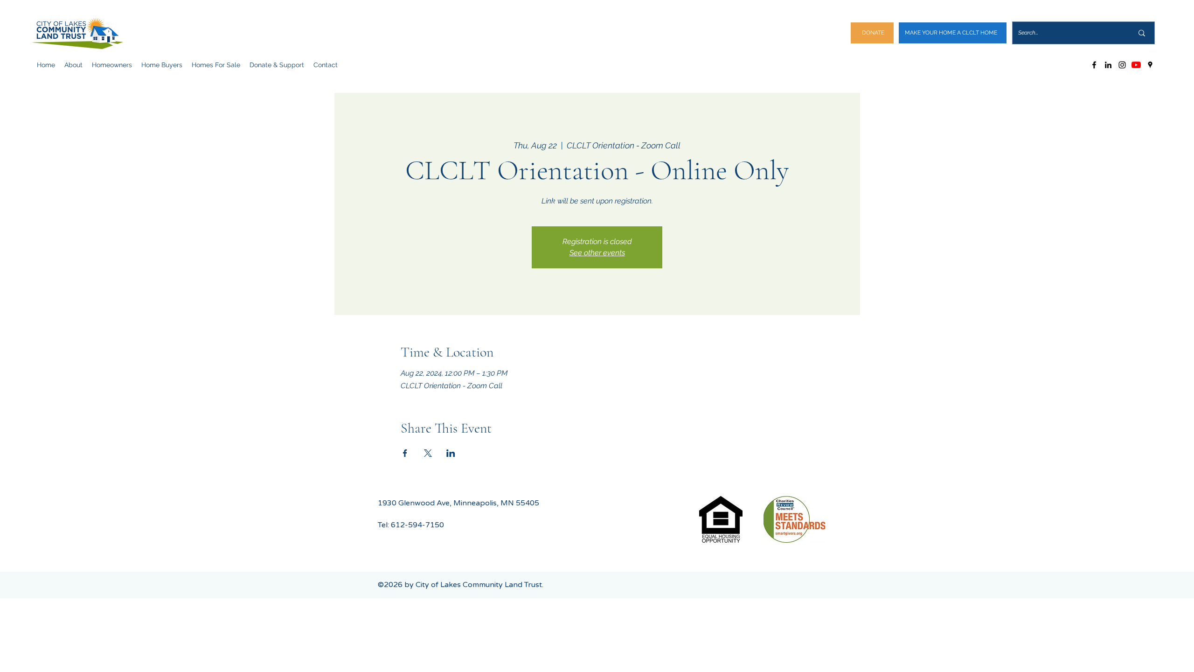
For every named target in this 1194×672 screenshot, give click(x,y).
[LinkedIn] (1108, 65)
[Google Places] (1150, 65)
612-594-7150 (417, 525)
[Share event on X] (427, 453)
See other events (597, 252)
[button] (73, 65)
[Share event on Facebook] (405, 453)
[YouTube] (1136, 65)
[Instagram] (1122, 65)
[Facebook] (1094, 65)
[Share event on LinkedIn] (450, 453)
